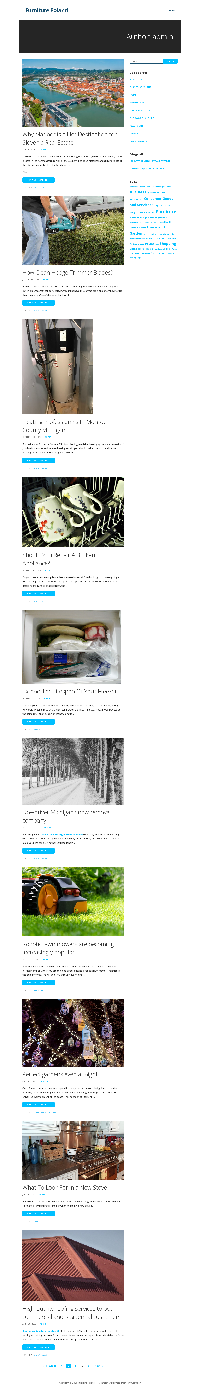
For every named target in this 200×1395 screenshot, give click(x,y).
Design (156, 205)
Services (38, 601)
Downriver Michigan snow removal (62, 834)
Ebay (168, 205)
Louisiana (141, 239)
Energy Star (134, 213)
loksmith (133, 239)
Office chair (171, 238)
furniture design (138, 217)
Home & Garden (138, 227)
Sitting (133, 248)
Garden (169, 218)
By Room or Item (156, 192)
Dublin (163, 205)
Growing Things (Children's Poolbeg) (149, 222)
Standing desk (159, 249)
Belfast (142, 187)
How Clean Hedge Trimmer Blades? (67, 272)
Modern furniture (155, 238)
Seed (157, 244)
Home (171, 10)
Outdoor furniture (45, 1112)
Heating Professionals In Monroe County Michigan (64, 426)
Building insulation (163, 187)
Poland (149, 244)
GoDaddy (136, 1382)
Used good (165, 253)
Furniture (136, 79)
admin (44, 149)
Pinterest (135, 244)
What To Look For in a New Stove (64, 1187)
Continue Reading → (38, 180)
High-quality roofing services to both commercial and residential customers (71, 1312)
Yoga (139, 258)
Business (138, 192)
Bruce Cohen (150, 187)
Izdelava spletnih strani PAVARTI (150, 160)
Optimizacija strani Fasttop (147, 168)
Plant (142, 244)
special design (145, 248)
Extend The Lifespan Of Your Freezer (69, 691)
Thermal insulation (142, 253)
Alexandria (134, 187)
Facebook (145, 212)
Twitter (155, 253)
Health (167, 222)
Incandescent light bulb (152, 234)
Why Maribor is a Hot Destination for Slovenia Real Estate (69, 138)
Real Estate (40, 188)
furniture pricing (156, 217)
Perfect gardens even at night (60, 1074)
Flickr (153, 213)
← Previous (49, 1366)
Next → (99, 1366)
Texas (174, 249)
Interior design (169, 234)
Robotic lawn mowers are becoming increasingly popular (68, 948)
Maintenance (41, 310)
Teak (168, 248)
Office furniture (140, 110)
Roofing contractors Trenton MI (41, 1331)
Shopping (168, 243)
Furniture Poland (46, 10)
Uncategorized (139, 141)
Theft (132, 253)
